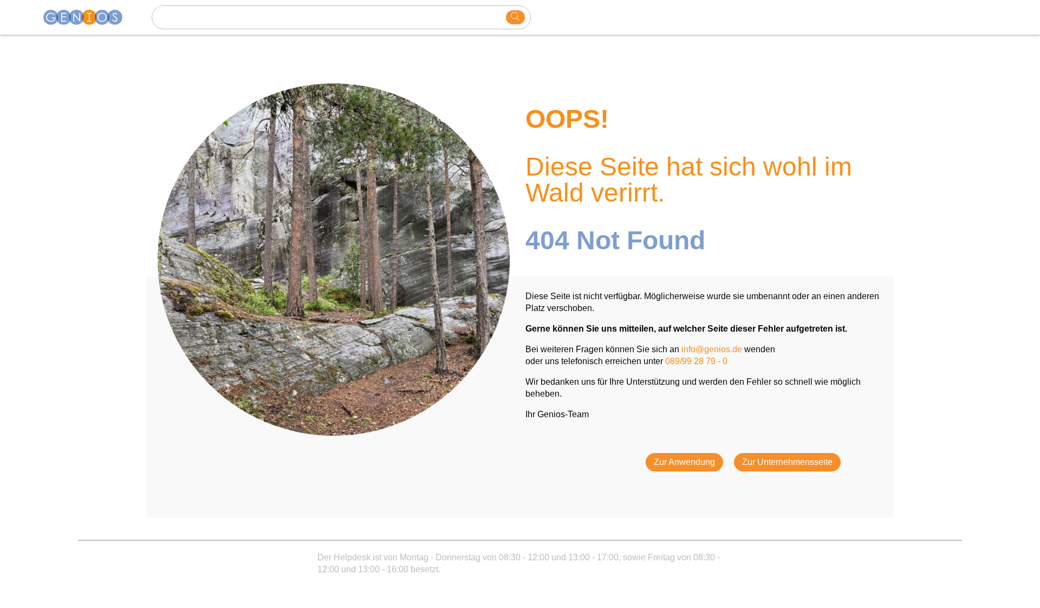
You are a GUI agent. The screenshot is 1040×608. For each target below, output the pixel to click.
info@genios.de (711, 349)
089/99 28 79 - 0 (696, 361)
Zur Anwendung (684, 462)
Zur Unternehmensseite (787, 462)
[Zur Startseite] (89, 17)
